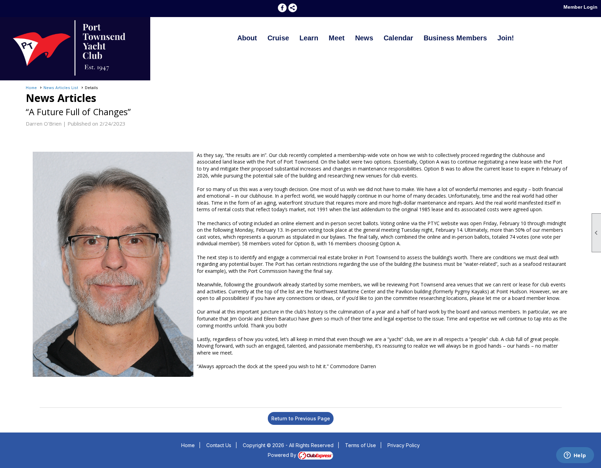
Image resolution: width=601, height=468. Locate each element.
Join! (505, 38)
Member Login (580, 7)
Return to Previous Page (300, 418)
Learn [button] (308, 38)
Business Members (455, 38)
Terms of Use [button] (360, 445)
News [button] (364, 38)
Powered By (283, 455)
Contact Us (218, 445)
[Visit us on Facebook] (282, 7)
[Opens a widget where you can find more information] (575, 456)
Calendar (398, 38)
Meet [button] (337, 38)
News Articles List (60, 87)
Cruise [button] (278, 38)
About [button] (247, 38)
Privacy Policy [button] (403, 445)
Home (31, 87)
